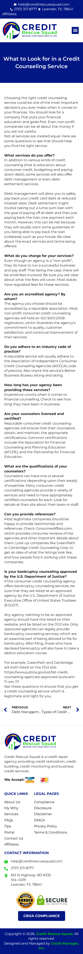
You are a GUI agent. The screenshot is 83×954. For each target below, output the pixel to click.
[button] (75, 30)
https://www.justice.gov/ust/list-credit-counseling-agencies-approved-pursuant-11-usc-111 (40, 677)
